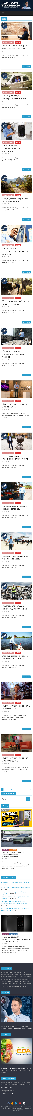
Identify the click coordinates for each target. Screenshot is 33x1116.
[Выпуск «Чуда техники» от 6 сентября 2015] (16, 683)
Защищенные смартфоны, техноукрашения (15, 199)
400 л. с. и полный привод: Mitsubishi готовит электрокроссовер (13, 854)
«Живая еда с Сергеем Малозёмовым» (13, 1068)
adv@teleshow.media (7, 1094)
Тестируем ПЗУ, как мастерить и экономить (14, 97)
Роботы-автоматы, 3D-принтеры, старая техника (15, 607)
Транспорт (13, 850)
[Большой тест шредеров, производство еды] (16, 484)
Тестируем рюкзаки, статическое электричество (16, 457)
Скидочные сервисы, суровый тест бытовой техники (13, 354)
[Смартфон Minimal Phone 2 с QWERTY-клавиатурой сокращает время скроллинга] (16, 916)
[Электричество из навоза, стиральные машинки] (16, 634)
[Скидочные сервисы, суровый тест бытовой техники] (16, 329)
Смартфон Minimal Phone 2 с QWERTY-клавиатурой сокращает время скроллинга (16, 939)
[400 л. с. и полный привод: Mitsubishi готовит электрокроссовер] (16, 831)
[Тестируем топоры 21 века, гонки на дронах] (16, 279)
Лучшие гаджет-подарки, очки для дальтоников (14, 47)
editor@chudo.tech (6, 1087)
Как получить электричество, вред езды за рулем (15, 251)
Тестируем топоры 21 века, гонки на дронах (15, 302)
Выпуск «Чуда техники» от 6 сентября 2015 (16, 707)
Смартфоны (13, 934)
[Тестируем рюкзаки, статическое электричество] (16, 434)
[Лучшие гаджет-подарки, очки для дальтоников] (16, 23)
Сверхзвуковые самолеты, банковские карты (15, 557)
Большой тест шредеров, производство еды (14, 507)
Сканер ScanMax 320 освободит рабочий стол (15, 887)
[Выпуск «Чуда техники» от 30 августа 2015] (16, 736)
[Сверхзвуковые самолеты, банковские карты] (16, 534)
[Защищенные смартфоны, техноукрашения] (16, 176)
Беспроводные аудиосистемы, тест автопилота (12, 148)
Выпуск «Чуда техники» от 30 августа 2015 (15, 759)
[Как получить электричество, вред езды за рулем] (16, 226)
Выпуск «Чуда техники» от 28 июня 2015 (15, 405)
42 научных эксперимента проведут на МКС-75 (15, 882)
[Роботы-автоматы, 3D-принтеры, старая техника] (16, 583)
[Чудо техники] (16, 2)
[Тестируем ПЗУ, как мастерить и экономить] (16, 73)
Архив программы (8, 42)
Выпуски (17, 42)
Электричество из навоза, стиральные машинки (15, 657)
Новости (5, 850)
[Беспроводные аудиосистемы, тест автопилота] (16, 123)
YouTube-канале (18, 1028)
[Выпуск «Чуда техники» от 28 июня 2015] (16, 382)
